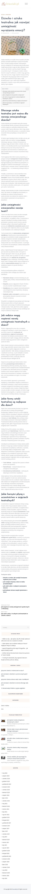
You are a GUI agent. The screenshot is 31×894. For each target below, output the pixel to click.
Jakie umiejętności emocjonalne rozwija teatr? (13, 95)
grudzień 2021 (6, 817)
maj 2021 (4, 837)
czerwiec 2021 (6, 834)
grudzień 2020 (6, 850)
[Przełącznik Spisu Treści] (26, 89)
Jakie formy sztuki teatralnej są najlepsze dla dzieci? (15, 100)
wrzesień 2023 (6, 787)
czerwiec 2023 (6, 789)
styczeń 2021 (5, 848)
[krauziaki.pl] (10, 4)
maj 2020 (4, 870)
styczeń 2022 (5, 814)
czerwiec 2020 (6, 867)
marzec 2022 (5, 809)
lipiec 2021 (5, 831)
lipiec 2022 (5, 798)
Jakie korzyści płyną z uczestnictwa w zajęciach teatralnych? (14, 103)
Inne (2, 709)
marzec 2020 (5, 875)
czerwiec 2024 (6, 778)
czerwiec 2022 (6, 801)
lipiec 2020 (5, 864)
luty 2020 (4, 878)
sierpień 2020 (5, 861)
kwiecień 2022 (6, 806)
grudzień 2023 (6, 781)
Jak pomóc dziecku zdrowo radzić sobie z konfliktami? (15, 679)
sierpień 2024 (5, 776)
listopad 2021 (5, 820)
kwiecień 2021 (6, 839)
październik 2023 (6, 784)
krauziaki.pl (15, 889)
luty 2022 (4, 812)
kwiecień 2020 (6, 873)
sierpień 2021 (5, 828)
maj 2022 (4, 803)
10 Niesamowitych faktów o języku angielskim (13, 688)
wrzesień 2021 (6, 825)
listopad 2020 (5, 853)
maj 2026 (4, 773)
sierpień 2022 (5, 795)
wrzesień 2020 (6, 859)
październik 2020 (6, 856)
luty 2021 (4, 845)
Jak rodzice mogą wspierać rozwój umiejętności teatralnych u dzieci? (14, 97)
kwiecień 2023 (6, 792)
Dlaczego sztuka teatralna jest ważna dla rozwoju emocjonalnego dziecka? (14, 92)
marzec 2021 (5, 842)
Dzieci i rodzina (6, 14)
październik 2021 (6, 823)
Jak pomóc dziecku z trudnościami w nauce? (12, 670)
